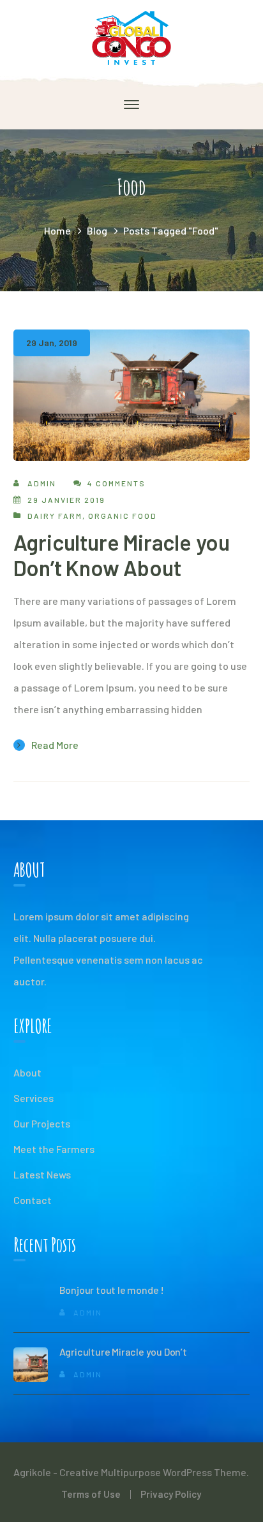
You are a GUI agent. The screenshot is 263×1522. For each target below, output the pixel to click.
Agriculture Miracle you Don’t (123, 1351)
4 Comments (116, 483)
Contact (32, 1200)
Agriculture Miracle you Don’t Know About (121, 555)
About (27, 1072)
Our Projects (41, 1123)
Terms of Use (91, 1494)
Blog (97, 230)
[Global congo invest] (131, 37)
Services (33, 1098)
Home (57, 230)
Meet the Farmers (53, 1149)
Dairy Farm (54, 515)
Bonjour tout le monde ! (111, 1290)
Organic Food (122, 515)
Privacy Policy (170, 1494)
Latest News (42, 1174)
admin (41, 483)
